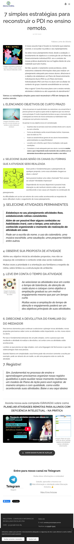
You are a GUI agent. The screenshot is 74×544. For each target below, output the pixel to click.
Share (7, 501)
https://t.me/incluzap (48, 492)
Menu (69, 4)
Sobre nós (41, 519)
